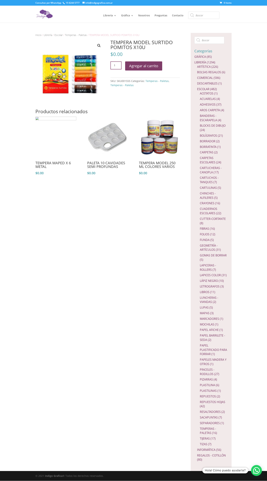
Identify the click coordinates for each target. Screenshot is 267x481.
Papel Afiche (209, 330)
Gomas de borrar (213, 255)
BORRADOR (207, 141)
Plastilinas (208, 391)
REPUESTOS (208, 396)
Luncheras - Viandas (209, 300)
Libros (204, 292)
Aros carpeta (210, 110)
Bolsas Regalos (209, 72)
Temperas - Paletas (76, 35)
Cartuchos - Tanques (209, 180)
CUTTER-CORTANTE (213, 219)
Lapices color (210, 275)
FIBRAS (204, 229)
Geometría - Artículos (209, 247)
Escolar (58, 35)
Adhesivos (208, 104)
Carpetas (206, 152)
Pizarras (206, 379)
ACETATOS (206, 93)
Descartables (207, 83)
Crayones (207, 203)
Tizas (203, 444)
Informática (206, 450)
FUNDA (205, 240)
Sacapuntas (209, 417)
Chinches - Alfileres (208, 195)
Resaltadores (210, 412)
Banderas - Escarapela (208, 118)
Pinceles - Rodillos (207, 372)
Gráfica (125, 15)
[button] (256, 470)
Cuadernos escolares (208, 211)
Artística (204, 67)
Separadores (210, 423)
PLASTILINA (207, 385)
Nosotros (144, 15)
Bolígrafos (208, 136)
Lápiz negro (209, 281)
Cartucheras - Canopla (211, 170)
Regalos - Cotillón (211, 455)
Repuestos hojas (212, 402)
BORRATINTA (208, 147)
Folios (204, 234)
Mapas (204, 313)
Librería (108, 15)
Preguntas (161, 15)
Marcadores (209, 319)
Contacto (177, 15)
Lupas (204, 307)
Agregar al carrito (143, 65)
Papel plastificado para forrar (213, 349)
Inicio (38, 35)
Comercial (205, 78)
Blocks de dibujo (213, 126)
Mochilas (207, 324)
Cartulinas (208, 188)
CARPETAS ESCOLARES (207, 160)
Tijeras (205, 438)
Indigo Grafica (53, 476)
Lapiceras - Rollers (208, 267)
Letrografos (210, 286)
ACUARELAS (208, 99)
